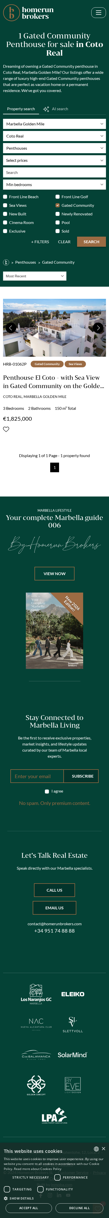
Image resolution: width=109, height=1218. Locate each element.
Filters (41, 241)
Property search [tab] (21, 108)
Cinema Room (21, 222)
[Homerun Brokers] (6, 262)
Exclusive (17, 231)
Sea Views (18, 205)
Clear (64, 241)
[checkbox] (54, 791)
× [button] (103, 1149)
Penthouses (25, 262)
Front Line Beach (24, 196)
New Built (17, 213)
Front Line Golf (75, 196)
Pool (66, 222)
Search (91, 241)
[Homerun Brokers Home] (28, 12)
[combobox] (34, 276)
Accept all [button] (28, 1208)
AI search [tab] (59, 108)
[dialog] (54, 1180)
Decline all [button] (79, 1208)
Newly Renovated (77, 213)
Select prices (17, 160)
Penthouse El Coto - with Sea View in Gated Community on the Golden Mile (53, 385)
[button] (54, 1198)
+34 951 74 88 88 (54, 931)
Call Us (54, 890)
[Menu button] (98, 12)
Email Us (54, 907)
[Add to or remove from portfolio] (6, 429)
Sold (65, 231)
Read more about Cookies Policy (37, 1169)
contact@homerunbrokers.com (55, 923)
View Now (55, 573)
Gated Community (78, 205)
